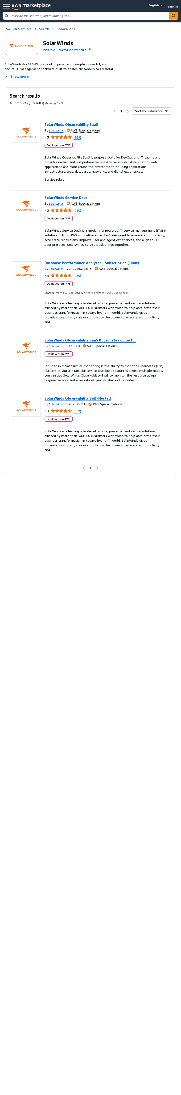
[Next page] (127, 111)
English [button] (153, 5)
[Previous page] (114, 111)
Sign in (173, 6)
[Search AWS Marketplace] (173, 16)
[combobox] (86, 16)
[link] (66, 29)
